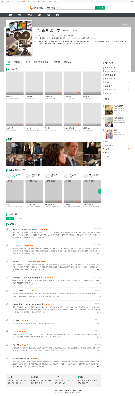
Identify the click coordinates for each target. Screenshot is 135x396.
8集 (20, 218)
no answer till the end (19, 291)
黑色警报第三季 (50, 205)
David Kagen (93, 38)
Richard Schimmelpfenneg (73, 38)
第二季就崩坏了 (18, 245)
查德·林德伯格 (85, 38)
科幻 (25, 380)
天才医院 (67, 205)
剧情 (65, 35)
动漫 (48, 15)
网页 (2, 1)
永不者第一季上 (30, 205)
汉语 (34, 1)
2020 (87, 383)
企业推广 (55, 390)
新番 (87, 380)
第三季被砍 (16, 320)
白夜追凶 (47, 128)
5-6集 (10, 218)
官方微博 (80, 390)
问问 (44, 1)
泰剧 (49, 380)
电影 (19, 15)
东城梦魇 (28, 128)
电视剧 (29, 15)
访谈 (65, 380)
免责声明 (73, 390)
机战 (95, 380)
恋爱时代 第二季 (88, 205)
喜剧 (9, 380)
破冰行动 (86, 96)
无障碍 (132, 1)
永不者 (8, 205)
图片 (18, 1)
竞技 (64, 383)
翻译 (39, 1)
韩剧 (36, 383)
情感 (56, 380)
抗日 (42, 380)
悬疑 (72, 35)
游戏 (56, 383)
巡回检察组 (48, 96)
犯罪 (69, 35)
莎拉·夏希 (62, 38)
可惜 (14, 331)
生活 (69, 380)
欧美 (9, 383)
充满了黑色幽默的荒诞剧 (21, 359)
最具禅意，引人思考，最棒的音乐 (24, 262)
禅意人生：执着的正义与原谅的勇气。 (25, 229)
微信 (8, 1)
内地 (21, 383)
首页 (10, 15)
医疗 (29, 1)
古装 (38, 380)
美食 (73, 380)
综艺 (39, 15)
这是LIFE (15, 345)
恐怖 (21, 380)
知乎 (13, 1)
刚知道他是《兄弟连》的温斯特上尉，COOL (28, 278)
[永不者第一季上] (34, 191)
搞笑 (91, 380)
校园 (83, 383)
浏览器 (67, 390)
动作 (17, 380)
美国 (52, 35)
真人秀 (61, 380)
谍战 (45, 380)
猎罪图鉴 (9, 96)
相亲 (60, 383)
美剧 (32, 383)
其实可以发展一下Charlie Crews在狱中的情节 (28, 304)
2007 (40, 35)
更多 (87, 43)
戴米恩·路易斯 (55, 38)
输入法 (61, 390)
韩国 (13, 383)
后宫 (79, 380)
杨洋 (40, 383)
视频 (23, 1)
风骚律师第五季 (69, 128)
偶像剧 (33, 380)
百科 (50, 1)
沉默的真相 (29, 96)
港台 (17, 383)
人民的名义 (9, 128)
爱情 (13, 380)
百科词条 (74, 30)
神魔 (79, 383)
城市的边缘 (86, 128)
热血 (83, 380)
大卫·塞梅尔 (42, 38)
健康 (57, 15)
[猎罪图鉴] (15, 83)
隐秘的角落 (67, 96)
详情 (98, 238)
